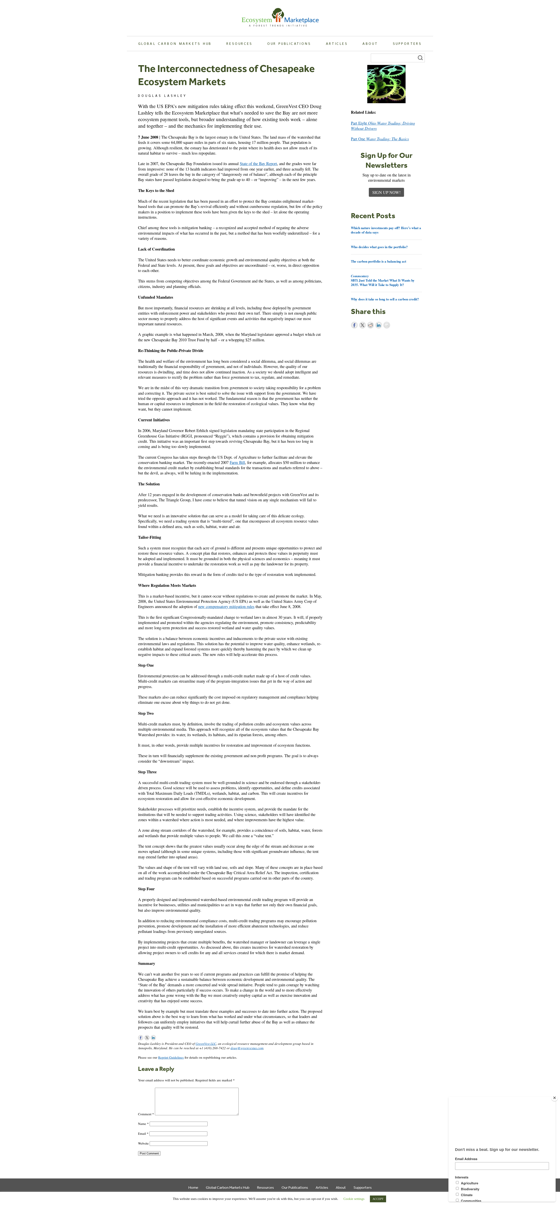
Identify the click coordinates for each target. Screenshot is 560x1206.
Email (143, 1133)
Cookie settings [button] (353, 1199)
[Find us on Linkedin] (153, 1037)
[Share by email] (386, 325)
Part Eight (383, 125)
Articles (337, 43)
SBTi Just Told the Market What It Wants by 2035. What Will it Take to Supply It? (383, 280)
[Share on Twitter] (362, 325)
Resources (239, 43)
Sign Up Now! (386, 192)
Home (193, 1187)
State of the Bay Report (258, 163)
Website (143, 1143)
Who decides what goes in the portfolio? (379, 246)
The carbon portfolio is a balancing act (378, 261)
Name (143, 1123)
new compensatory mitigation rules (226, 606)
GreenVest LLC (206, 1043)
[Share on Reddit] (370, 325)
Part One (380, 138)
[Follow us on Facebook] (140, 1037)
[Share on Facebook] (354, 325)
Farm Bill (237, 462)
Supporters (407, 43)
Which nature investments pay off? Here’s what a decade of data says (386, 230)
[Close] (554, 1097)
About (370, 43)
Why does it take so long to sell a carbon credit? (385, 299)
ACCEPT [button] (378, 1199)
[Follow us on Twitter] (147, 1037)
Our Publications (289, 43)
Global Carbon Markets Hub (175, 43)
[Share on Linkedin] (378, 325)
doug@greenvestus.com (247, 1048)
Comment (146, 1114)
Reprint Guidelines (171, 1057)
